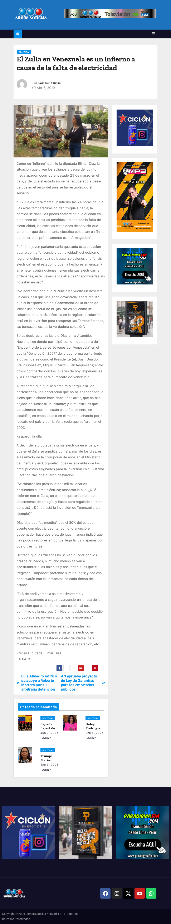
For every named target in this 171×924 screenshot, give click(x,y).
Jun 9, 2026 (49, 732)
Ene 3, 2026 (49, 764)
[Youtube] (140, 893)
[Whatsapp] (151, 893)
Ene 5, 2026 (95, 732)
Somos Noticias (49, 83)
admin (46, 738)
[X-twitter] (128, 893)
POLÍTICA (24, 52)
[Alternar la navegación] (153, 33)
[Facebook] (105, 893)
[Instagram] (117, 893)
